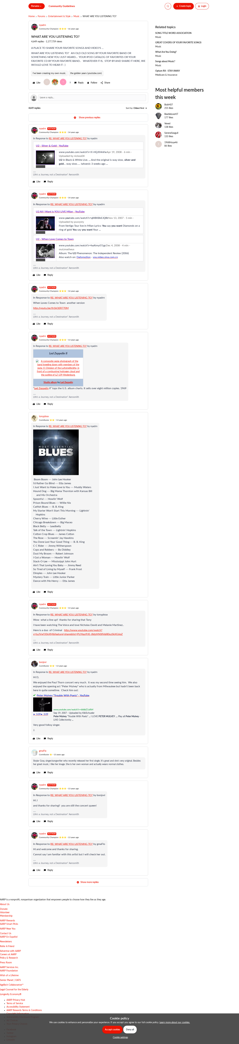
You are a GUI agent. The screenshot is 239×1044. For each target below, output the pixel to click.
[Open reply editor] (88, 98)
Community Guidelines (62, 6)
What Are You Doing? (166, 52)
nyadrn (42, 25)
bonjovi (42, 662)
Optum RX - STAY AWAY (167, 71)
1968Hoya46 (171, 142)
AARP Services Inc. (9, 967)
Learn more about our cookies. (174, 1022)
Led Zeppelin (66, 382)
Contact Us (5, 933)
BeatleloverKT (171, 114)
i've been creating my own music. (49, 73)
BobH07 (168, 105)
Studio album (50, 382)
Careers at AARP (8, 954)
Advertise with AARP (10, 951)
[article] (88, 155)
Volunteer (5, 912)
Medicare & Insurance (166, 75)
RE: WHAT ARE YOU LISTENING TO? (68, 138)
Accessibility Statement (18, 1007)
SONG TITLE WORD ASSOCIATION (173, 33)
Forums (41, 16)
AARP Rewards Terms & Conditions (24, 1010)
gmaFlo (42, 751)
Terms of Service (15, 1003)
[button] (183, 6)
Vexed (167, 124)
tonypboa (44, 416)
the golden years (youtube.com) (86, 73)
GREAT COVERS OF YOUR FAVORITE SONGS (178, 42)
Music (76, 16)
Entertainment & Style (59, 16)
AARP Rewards (7, 921)
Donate (3, 909)
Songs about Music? (165, 61)
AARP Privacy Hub (16, 1000)
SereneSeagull (171, 133)
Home (31, 16)
